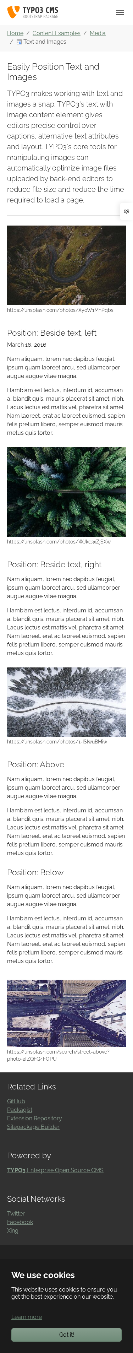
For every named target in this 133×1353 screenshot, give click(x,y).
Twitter (16, 1213)
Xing (12, 1230)
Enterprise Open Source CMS (55, 1170)
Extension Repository (34, 1118)
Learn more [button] (26, 1317)
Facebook (20, 1222)
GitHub (16, 1101)
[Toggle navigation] (120, 12)
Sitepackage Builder (33, 1127)
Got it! (66, 1334)
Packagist (19, 1109)
